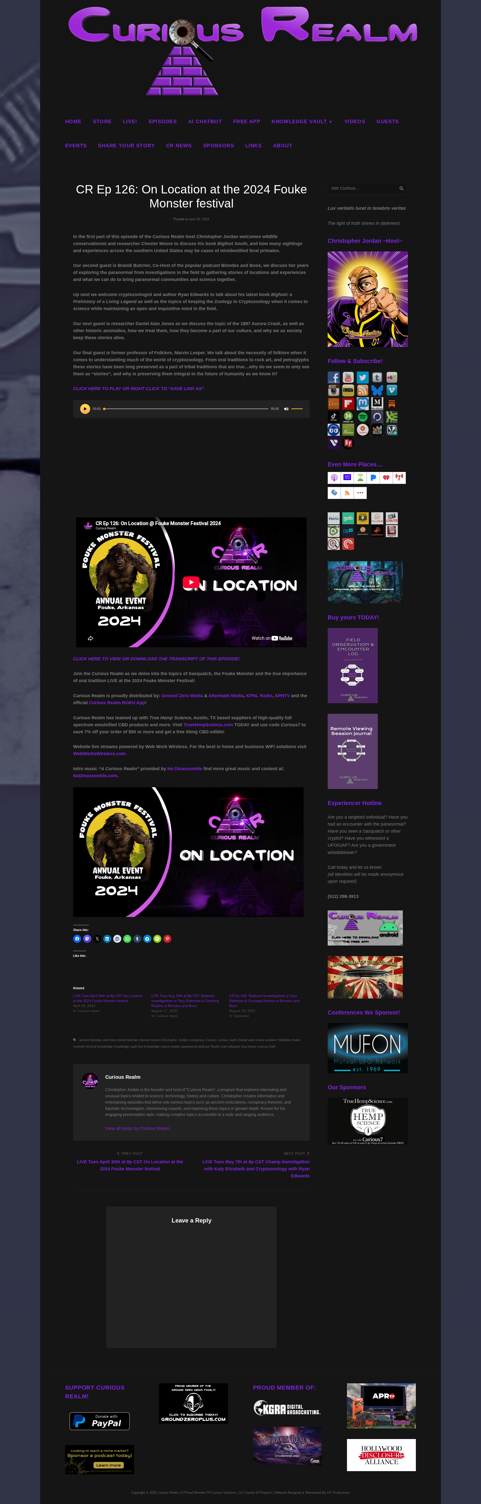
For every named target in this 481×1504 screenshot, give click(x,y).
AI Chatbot (205, 121)
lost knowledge (149, 1046)
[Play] (85, 409)
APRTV (282, 695)
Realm (215, 1046)
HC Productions (338, 1492)
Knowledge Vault (299, 121)
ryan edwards (230, 1046)
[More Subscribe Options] (360, 493)
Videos (354, 121)
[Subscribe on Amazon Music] (347, 478)
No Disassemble (184, 768)
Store (102, 121)
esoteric (271, 1040)
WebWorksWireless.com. (100, 753)
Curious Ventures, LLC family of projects (241, 1492)
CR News (179, 145)
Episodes (163, 121)
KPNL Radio (259, 695)
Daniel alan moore (251, 1040)
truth (272, 1046)
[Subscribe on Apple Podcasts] (334, 478)
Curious (211, 1040)
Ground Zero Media (182, 695)
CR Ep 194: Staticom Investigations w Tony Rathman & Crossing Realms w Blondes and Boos (264, 1001)
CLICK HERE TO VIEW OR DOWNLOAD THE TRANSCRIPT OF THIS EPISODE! (156, 658)
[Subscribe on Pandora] (373, 478)
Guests (388, 121)
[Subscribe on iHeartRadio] (386, 478)
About (282, 145)
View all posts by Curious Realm (137, 1128)
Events (76, 145)
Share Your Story (126, 145)
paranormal (189, 1046)
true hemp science (254, 1046)
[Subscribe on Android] (360, 478)
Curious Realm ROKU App (117, 702)
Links (253, 145)
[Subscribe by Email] (334, 493)
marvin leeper (170, 1046)
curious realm (227, 1040)
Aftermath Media (226, 695)
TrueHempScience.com (208, 724)
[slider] (297, 410)
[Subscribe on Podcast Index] (399, 478)
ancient (84, 1040)
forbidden (284, 1040)
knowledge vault (125, 1046)
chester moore (149, 1040)
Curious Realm (168, 1492)
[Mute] (286, 409)
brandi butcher (127, 1040)
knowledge (105, 1046)
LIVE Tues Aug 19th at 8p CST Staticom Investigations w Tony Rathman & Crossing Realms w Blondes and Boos (185, 1001)
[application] (191, 409)
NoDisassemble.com (95, 775)
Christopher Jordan (174, 1040)
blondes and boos (103, 1040)
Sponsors (218, 145)
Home (73, 121)
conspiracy (197, 1040)
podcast (204, 1046)
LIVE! (130, 121)
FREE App (246, 121)
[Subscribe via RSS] (347, 493)
